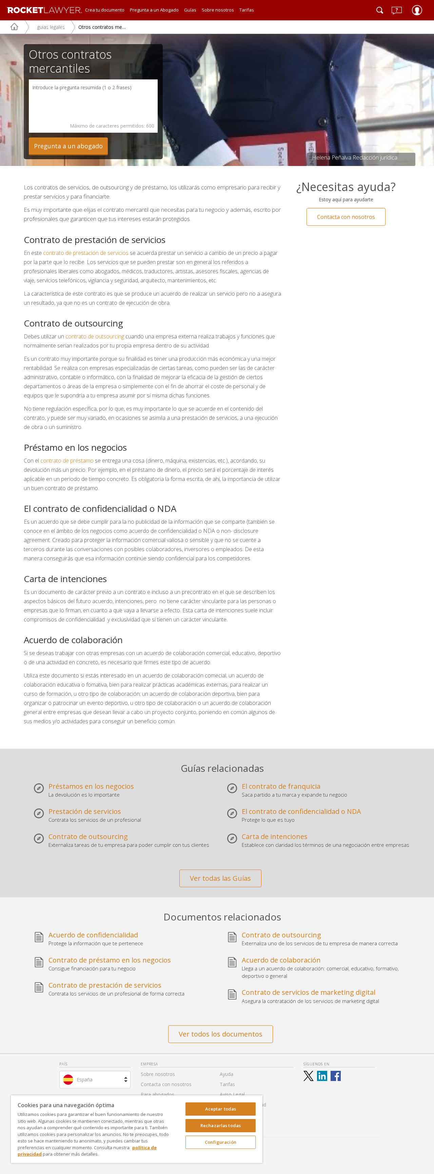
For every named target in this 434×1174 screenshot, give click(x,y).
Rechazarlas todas (220, 1125)
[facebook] (336, 1076)
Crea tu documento (104, 10)
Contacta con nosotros (346, 217)
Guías (190, 10)
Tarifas (246, 10)
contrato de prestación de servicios (86, 253)
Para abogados (157, 1094)
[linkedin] (322, 1076)
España (85, 1079)
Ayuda (226, 1074)
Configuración (220, 1142)
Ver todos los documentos (220, 1034)
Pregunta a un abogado (68, 146)
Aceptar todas (220, 1109)
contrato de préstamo (67, 460)
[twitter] (308, 1076)
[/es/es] (9, 27)
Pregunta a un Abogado (154, 10)
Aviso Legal (232, 1094)
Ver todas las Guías (220, 878)
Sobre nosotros (218, 10)
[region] (136, 1129)
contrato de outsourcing (95, 336)
